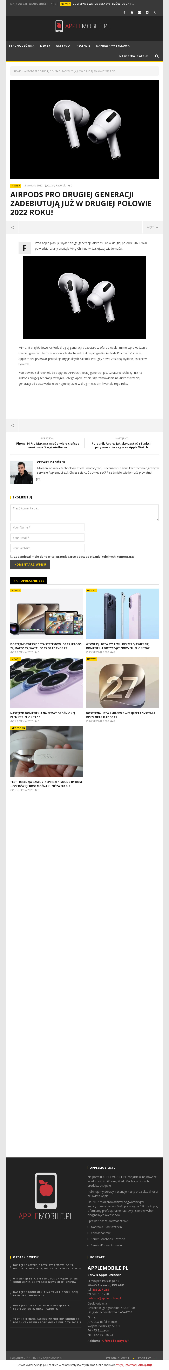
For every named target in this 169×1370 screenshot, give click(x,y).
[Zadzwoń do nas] (155, 12)
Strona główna (21, 45)
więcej (151, 227)
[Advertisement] (85, 402)
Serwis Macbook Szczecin (108, 1239)
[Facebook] (124, 12)
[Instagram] (147, 12)
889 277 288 (100, 1289)
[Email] (139, 12)
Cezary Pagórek (56, 185)
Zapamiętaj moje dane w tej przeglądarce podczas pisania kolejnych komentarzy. (74, 557)
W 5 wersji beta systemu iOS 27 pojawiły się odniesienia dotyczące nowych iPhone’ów (118, 646)
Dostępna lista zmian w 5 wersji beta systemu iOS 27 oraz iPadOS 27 (41, 1307)
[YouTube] (132, 12)
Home (17, 71)
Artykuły (63, 45)
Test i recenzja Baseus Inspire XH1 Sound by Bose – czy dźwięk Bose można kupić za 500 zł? (46, 784)
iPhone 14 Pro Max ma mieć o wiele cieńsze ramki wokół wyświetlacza (47, 443)
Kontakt (144, 1358)
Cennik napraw (100, 1233)
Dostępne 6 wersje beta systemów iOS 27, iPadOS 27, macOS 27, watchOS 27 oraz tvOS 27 (103, 4)
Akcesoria (19, 728)
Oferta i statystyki (116, 1341)
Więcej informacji (126, 1365)
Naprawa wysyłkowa (113, 45)
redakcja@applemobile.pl (104, 1298)
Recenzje (83, 45)
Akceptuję (145, 1365)
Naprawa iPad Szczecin (106, 1227)
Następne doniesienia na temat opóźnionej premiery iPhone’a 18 (45, 1293)
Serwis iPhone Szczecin (106, 1245)
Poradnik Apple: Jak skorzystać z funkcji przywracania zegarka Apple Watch (121, 443)
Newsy (65, 4)
